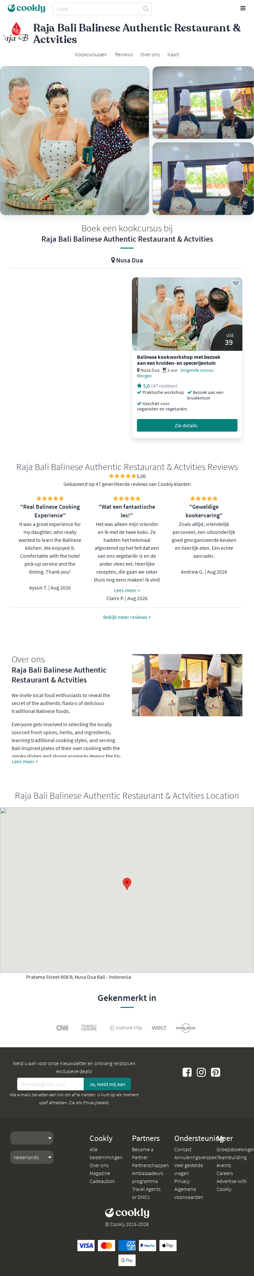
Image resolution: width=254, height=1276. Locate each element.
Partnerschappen (150, 1165)
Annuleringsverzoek (195, 1157)
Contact (182, 1149)
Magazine (100, 1173)
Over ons (99, 1165)
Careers (225, 1173)
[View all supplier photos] (74, 141)
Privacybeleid (95, 1103)
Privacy (182, 1181)
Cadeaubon (102, 1181)
